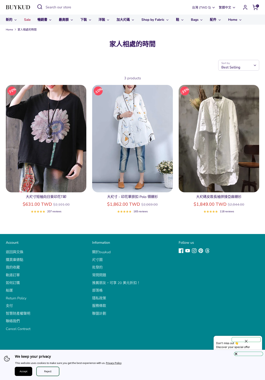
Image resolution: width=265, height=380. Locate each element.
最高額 (64, 19)
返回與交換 (14, 252)
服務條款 (99, 305)
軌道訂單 (13, 275)
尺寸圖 (97, 259)
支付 (9, 305)
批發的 (97, 267)
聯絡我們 (13, 321)
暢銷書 (42, 19)
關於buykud (101, 252)
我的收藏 (13, 267)
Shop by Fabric (153, 19)
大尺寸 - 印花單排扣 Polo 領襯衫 (132, 196)
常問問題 (99, 275)
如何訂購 (13, 283)
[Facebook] (181, 250)
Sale (27, 19)
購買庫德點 (14, 259)
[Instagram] (194, 250)
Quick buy (46, 185)
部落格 (97, 290)
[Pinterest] (200, 250)
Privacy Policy (114, 363)
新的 (9, 19)
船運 (9, 290)
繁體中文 (225, 7)
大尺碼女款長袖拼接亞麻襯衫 (219, 196)
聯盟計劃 (99, 313)
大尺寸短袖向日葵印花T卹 (46, 196)
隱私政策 (99, 298)
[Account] (245, 7)
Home (233, 19)
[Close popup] (246, 339)
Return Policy (16, 298)
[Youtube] (187, 250)
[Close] (248, 354)
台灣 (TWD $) (201, 7)
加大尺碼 (124, 19)
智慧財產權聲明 (18, 313)
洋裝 (102, 19)
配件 (213, 19)
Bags (195, 19)
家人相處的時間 (27, 29)
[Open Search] (40, 7)
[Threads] (207, 250)
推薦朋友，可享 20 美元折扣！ (116, 283)
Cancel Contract (18, 328)
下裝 (84, 19)
